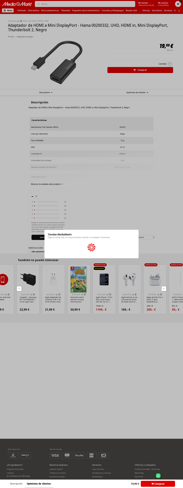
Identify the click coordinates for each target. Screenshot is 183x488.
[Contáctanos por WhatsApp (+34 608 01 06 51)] (180, 477)
